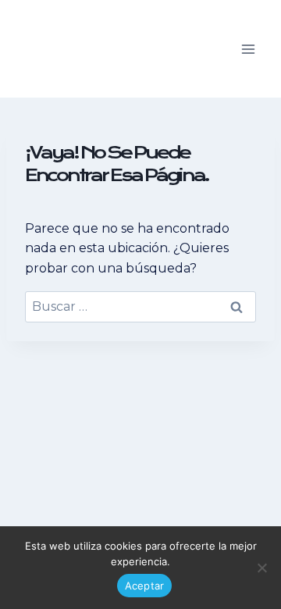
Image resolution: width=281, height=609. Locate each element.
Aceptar (145, 585)
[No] (261, 567)
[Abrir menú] (247, 49)
